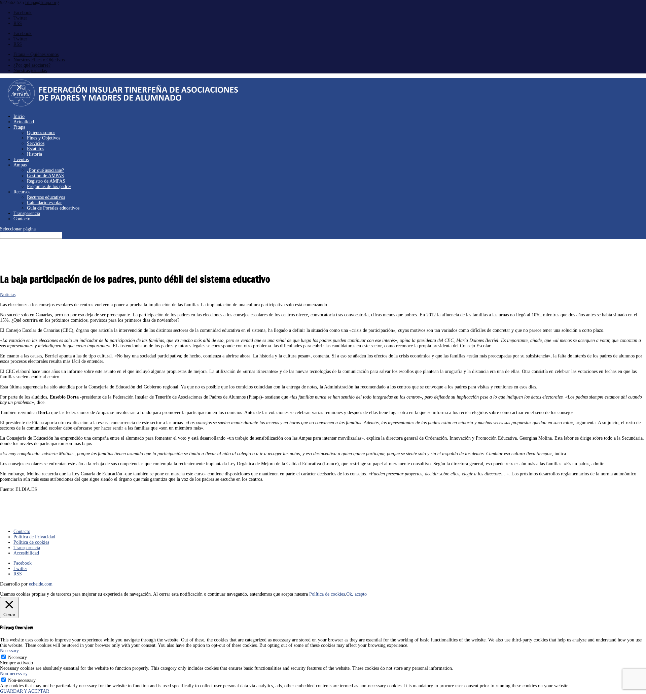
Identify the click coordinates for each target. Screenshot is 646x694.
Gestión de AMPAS (45, 175)
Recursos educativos (46, 197)
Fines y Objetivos (43, 137)
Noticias (7, 294)
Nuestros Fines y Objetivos (39, 59)
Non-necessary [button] (14, 673)
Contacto (21, 218)
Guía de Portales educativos (53, 208)
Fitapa (19, 127)
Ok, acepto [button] (356, 594)
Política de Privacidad (34, 536)
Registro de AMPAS (46, 181)
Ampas (20, 164)
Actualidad (23, 121)
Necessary (17, 657)
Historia (34, 154)
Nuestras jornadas (30, 70)
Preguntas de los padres (49, 186)
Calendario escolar (44, 202)
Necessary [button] (9, 650)
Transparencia (26, 213)
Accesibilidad (26, 553)
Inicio (19, 116)
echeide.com (40, 584)
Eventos (21, 159)
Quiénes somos (41, 132)
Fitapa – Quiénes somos (36, 54)
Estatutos (35, 148)
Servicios (35, 143)
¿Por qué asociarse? (31, 65)
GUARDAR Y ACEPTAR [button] (24, 691)
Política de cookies (31, 542)
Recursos (21, 191)
